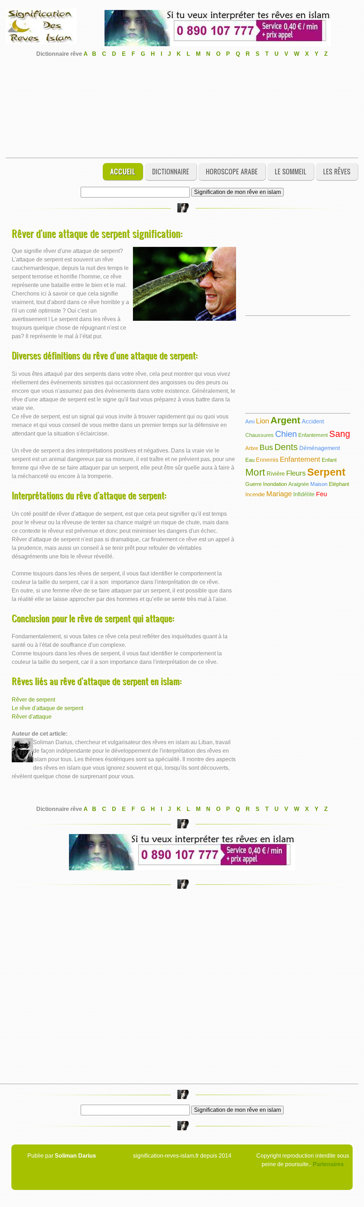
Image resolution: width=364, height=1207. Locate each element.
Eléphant (339, 484)
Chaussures (259, 435)
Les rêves (336, 171)
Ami (250, 421)
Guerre (253, 484)
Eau (250, 460)
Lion (262, 421)
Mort (255, 472)
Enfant (329, 460)
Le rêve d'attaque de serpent (47, 708)
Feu (321, 494)
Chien (286, 434)
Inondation (275, 484)
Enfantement (313, 435)
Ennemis (267, 460)
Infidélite (304, 494)
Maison (318, 484)
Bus (266, 447)
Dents (286, 447)
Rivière (276, 474)
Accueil (122, 171)
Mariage (279, 494)
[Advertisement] (182, 108)
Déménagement (319, 448)
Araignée (298, 484)
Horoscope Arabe (232, 171)
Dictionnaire (170, 171)
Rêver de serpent (33, 700)
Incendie (255, 494)
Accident (313, 421)
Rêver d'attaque (32, 717)
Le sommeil (290, 171)
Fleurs (296, 473)
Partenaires (328, 1164)
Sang (339, 434)
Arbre (251, 448)
